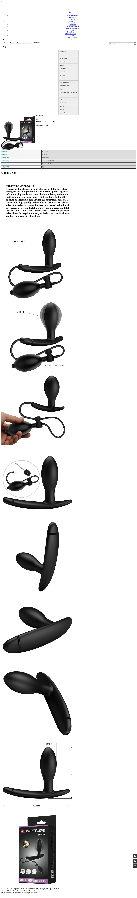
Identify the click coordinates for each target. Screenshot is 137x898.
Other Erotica (63, 79)
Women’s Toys (72, 23)
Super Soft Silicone (72, 26)
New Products (63, 51)
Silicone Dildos (63, 61)
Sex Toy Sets (63, 102)
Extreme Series (63, 58)
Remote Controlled (64, 96)
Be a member (72, 37)
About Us (70, 14)
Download (70, 32)
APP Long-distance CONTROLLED (68, 92)
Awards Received (72, 16)
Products (70, 21)
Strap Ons (28, 43)
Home (71, 12)
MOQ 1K (62, 109)
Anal (72, 30)
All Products (20, 43)
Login (72, 35)
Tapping (61, 89)
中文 (70, 39)
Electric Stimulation (72, 28)
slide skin (62, 65)
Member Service (70, 34)
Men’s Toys (72, 25)
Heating (61, 55)
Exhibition (72, 17)
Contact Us (72, 19)
